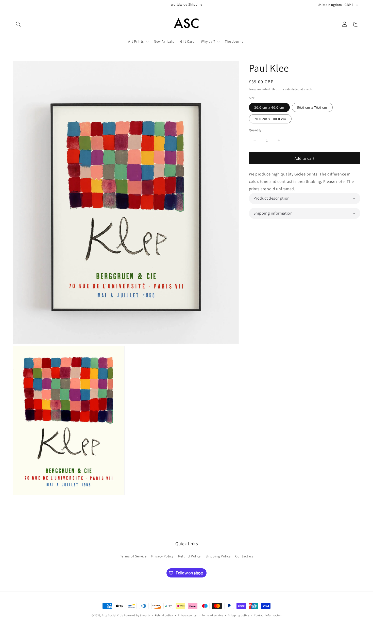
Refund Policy (189, 556)
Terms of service (212, 615)
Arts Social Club (112, 615)
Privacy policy (187, 615)
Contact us (244, 556)
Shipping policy (238, 615)
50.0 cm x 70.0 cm (312, 107)
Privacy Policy (162, 556)
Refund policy (164, 615)
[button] (18, 24)
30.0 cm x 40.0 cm (269, 107)
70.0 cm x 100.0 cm (270, 119)
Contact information (267, 615)
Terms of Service (133, 556)
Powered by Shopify (137, 615)
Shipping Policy (218, 556)
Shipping (278, 89)
